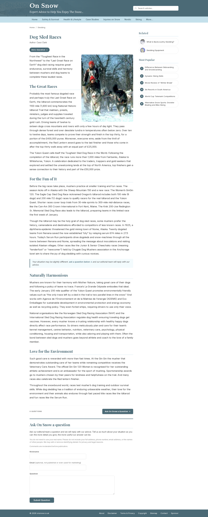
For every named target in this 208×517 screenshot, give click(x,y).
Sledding (41, 27)
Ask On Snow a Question (116, 411)
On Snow (44, 5)
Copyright (142, 513)
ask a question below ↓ (80, 262)
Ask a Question (38, 50)
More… (149, 19)
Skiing (139, 19)
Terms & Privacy (127, 513)
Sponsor (174, 513)
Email (55, 463)
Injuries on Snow (111, 19)
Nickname (34, 451)
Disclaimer (112, 513)
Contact (164, 513)
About (101, 513)
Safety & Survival (50, 19)
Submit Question (42, 500)
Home (34, 19)
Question (34, 474)
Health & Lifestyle (72, 19)
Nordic (128, 19)
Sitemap (153, 513)
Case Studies (92, 19)
